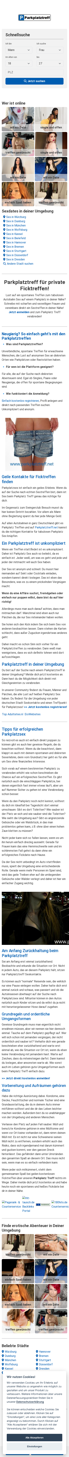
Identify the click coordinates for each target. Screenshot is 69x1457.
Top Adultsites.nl (12, 714)
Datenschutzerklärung (30, 1401)
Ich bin (8, 43)
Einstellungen (34, 1446)
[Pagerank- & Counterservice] (11, 1204)
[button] (35, 264)
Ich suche (41, 43)
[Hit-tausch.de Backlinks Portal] (28, 1204)
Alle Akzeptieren (34, 1437)
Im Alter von (11, 57)
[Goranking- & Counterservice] (43, 1204)
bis (38, 57)
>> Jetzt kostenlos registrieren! (45, 707)
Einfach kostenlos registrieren (20, 400)
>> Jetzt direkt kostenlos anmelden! (26, 1078)
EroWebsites (33, 714)
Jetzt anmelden (19, 312)
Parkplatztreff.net (46, 527)
